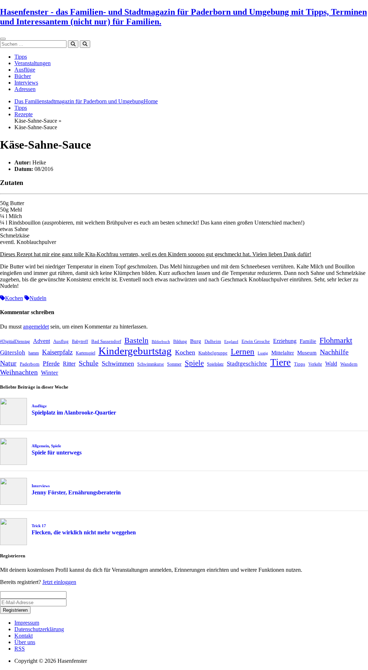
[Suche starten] (73, 44)
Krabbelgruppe (212, 353)
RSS (19, 649)
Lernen (242, 351)
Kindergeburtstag (135, 351)
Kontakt (23, 636)
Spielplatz (215, 364)
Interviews (26, 83)
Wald (331, 364)
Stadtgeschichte (247, 363)
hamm (33, 353)
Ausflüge (24, 70)
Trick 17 (39, 526)
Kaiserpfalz (57, 352)
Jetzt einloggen (59, 582)
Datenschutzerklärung (39, 629)
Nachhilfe (334, 352)
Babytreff (80, 341)
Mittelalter (282, 353)
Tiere (280, 362)
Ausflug (61, 341)
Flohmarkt (335, 340)
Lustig (263, 353)
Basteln (136, 340)
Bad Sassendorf (106, 341)
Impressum (26, 623)
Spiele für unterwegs (57, 452)
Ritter (69, 364)
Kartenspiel (85, 353)
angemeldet (36, 326)
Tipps (20, 57)
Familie (308, 341)
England (231, 342)
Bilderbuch (161, 342)
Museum (307, 353)
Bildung (180, 341)
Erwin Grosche (256, 341)
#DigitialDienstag (15, 341)
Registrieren (15, 610)
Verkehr (315, 364)
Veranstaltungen (32, 63)
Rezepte (23, 114)
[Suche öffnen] (85, 44)
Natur (8, 363)
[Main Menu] (3, 39)
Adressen (25, 89)
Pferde (51, 363)
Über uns (24, 642)
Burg (195, 341)
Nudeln (37, 298)
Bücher (22, 76)
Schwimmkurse (150, 364)
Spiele (194, 363)
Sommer (174, 364)
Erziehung (284, 341)
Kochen (14, 298)
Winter (49, 372)
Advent (41, 341)
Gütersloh (12, 352)
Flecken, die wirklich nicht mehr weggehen (84, 532)
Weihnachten (19, 372)
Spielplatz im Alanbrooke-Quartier (74, 412)
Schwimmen (118, 363)
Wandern (349, 364)
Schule (88, 363)
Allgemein (40, 446)
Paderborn (30, 364)
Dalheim (212, 341)
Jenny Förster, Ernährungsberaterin (76, 492)
